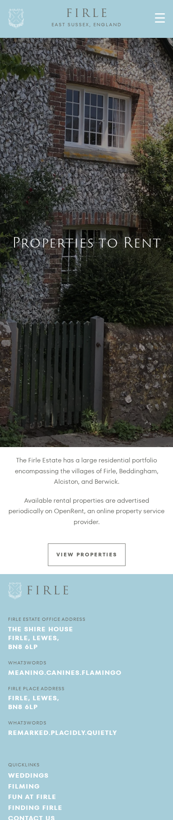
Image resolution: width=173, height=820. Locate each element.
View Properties (86, 554)
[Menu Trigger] (160, 17)
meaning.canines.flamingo (65, 672)
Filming (24, 786)
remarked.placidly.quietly (62, 732)
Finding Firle (35, 807)
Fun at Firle (32, 796)
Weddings (28, 775)
